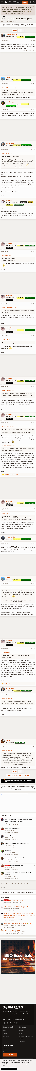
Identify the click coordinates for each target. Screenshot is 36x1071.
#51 (34, 508)
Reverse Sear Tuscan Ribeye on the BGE (17, 843)
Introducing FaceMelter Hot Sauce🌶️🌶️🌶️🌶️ (17, 923)
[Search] (34, 2)
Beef (14, 823)
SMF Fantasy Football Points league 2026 (16, 907)
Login (4, 1048)
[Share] (32, 41)
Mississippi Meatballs (16, 865)
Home (4, 1030)
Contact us (6, 1036)
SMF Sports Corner (9, 910)
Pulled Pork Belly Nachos (12, 828)
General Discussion (9, 920)
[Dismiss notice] (33, 7)
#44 (34, 149)
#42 (34, 83)
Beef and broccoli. (10, 836)
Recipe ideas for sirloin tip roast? (14, 858)
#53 (34, 583)
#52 (34, 543)
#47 (34, 303)
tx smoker (5, 21)
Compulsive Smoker (10, 859)
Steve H (7, 837)
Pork (12, 830)
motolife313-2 (8, 876)
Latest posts (5, 897)
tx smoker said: (6, 153)
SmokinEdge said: (7, 390)
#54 (34, 648)
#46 (34, 251)
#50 (34, 422)
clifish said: (5, 340)
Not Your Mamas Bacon (16, 900)
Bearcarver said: (6, 255)
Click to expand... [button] (18, 167)
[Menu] (2, 2)
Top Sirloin (8, 850)
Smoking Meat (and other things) (26, 1037)
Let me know (27, 11)
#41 (34, 40)
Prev (15, 30)
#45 (34, 208)
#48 (34, 335)
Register (5, 1051)
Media (20, 1033)
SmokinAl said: (6, 513)
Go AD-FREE (10, 1055)
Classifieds (22, 1041)
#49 (34, 386)
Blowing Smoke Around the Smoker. (13, 933)
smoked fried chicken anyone (12, 930)
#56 (34, 746)
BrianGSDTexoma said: (8, 88)
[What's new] (30, 2)
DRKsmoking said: (7, 426)
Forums (5, 1033)
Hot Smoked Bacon (9, 904)
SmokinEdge (8, 852)
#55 (34, 694)
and (11, 474)
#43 (34, 109)
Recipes (21, 1030)
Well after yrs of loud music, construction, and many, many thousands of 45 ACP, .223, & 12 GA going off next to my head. (19, 915)
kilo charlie (7, 830)
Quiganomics (8, 823)
